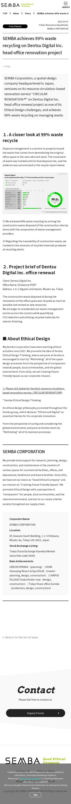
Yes (35, 794)
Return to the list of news (21, 637)
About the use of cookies (29, 778)
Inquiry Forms (35, 713)
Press (7, 66)
